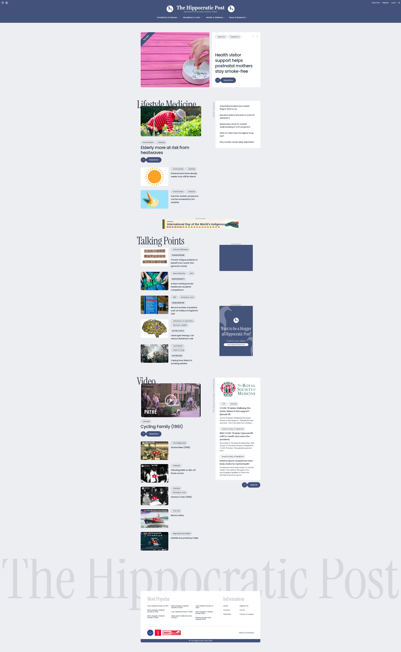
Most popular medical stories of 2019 (155, 616)
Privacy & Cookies (247, 614)
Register (385, 2)
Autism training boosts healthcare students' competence (182, 286)
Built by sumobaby (246, 633)
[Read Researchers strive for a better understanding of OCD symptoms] (175, 59)
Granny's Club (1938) (181, 496)
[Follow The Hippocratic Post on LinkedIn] (6, 2)
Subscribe (376, 2)
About (225, 606)
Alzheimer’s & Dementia (183, 321)
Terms (242, 610)
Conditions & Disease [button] (167, 17)
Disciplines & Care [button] (191, 17)
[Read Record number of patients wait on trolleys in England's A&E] (154, 305)
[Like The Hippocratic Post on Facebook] (2, 2)
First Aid (176, 511)
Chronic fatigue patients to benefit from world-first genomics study (184, 263)
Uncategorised (179, 443)
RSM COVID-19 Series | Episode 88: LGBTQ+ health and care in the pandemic (236, 436)
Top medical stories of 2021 (181, 612)
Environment (148, 142)
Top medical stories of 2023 (204, 606)
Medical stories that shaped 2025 (203, 618)
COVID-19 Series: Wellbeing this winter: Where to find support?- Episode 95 (235, 411)
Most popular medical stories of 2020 (179, 606)
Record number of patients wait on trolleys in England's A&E (184, 310)
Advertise (227, 614)
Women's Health (180, 325)
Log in (393, 2)
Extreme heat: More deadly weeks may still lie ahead (184, 175)
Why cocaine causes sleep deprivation (237, 142)
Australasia (178, 346)
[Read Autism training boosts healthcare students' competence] (154, 281)
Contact (226, 610)
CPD (223, 404)
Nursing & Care (187, 297)
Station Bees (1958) (180, 447)
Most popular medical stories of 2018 (155, 611)
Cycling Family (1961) (162, 427)
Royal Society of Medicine (233, 429)
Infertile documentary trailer (184, 537)
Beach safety (177, 515)
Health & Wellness (214, 17)
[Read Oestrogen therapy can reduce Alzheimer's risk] (154, 328)
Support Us (244, 606)
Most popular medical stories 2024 (204, 612)
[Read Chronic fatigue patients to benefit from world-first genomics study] (154, 257)
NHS (191, 273)
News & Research (237, 17)
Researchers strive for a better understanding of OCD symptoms (233, 63)
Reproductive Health (181, 533)
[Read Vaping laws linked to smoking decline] (154, 353)
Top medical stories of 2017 (158, 606)
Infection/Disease (180, 249)
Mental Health (223, 37)
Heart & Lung (178, 350)
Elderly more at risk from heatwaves (165, 150)
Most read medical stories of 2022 (181, 616)
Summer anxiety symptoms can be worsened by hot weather (184, 199)
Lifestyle (161, 142)
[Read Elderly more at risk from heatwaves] (171, 121)
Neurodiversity (179, 273)
